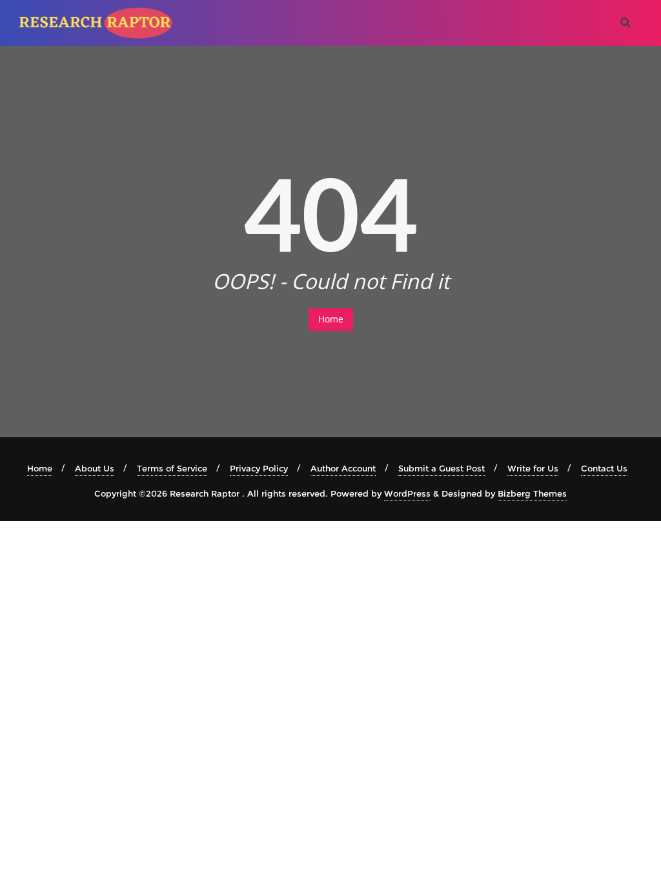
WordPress (407, 493)
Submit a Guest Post (441, 468)
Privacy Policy (259, 468)
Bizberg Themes (532, 493)
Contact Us (604, 468)
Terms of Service (172, 468)
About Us (94, 468)
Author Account (343, 468)
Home (330, 319)
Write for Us (532, 468)
